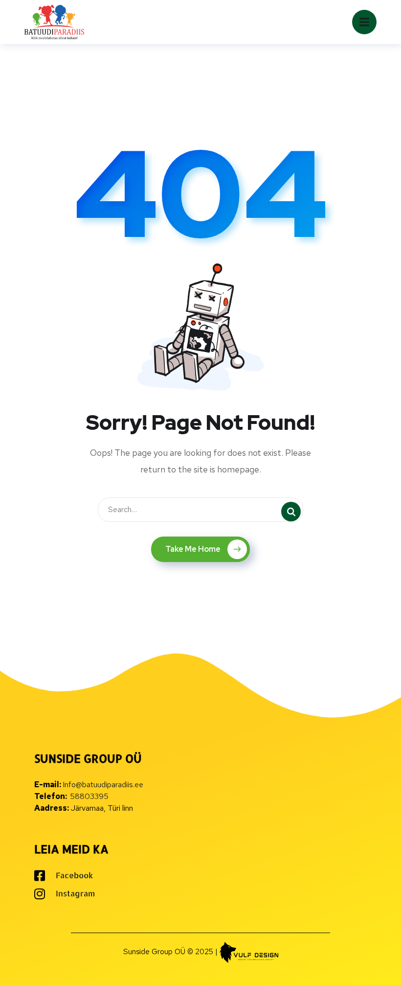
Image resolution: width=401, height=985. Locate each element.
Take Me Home (193, 549)
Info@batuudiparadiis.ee (103, 784)
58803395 (89, 796)
